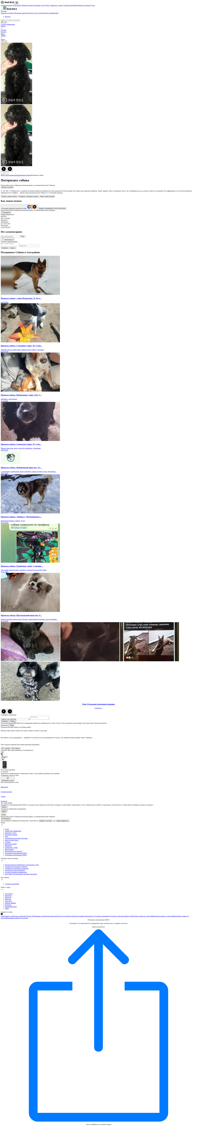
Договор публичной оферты (120, 916)
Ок (2, 752)
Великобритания (11, 907)
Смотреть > (98, 708)
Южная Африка (10, 903)
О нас (93, 5)
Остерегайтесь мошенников (48, 13)
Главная (3, 5)
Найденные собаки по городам (141, 916)
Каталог (9, 5)
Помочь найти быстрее (47, 196)
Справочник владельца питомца (16, 838)
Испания (8, 905)
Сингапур (8, 901)
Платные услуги (40, 5)
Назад (12, 725)
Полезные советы (20, 13)
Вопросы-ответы (28, 5)
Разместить (5, 725)
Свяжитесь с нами (56, 5)
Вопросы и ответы (7, 13)
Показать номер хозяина (9, 196)
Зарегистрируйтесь (62, 821)
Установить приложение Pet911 (16, 853)
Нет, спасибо (6, 748)
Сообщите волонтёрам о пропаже (16, 868)
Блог (47, 5)
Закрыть (12, 248)
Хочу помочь (16, 748)
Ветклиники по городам (13, 851)
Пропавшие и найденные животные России (16, 916)
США (7, 908)
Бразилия (8, 895)
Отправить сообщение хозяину (28, 196)
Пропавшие (21, 175)
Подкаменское (12, 175)
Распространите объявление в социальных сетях (22, 865)
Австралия (8, 894)
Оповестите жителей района (15, 870)
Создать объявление (8, 24)
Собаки (27, 175)
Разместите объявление (13, 831)
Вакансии (81, 5)
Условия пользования (102, 916)
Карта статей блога (11, 840)
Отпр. (23, 236)
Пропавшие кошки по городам (17, 918)
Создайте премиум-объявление (16, 872)
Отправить (5, 248)
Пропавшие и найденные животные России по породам (51, 916)
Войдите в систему (45, 821)
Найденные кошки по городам (162, 916)
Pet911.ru (4, 175)
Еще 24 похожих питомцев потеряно (98, 704)
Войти (3, 26)
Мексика (8, 899)
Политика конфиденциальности (83, 916)
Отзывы (87, 5)
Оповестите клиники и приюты (16, 867)
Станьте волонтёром (70, 5)
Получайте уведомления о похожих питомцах (21, 874)
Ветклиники (17, 5)
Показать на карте (7, 187)
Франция (8, 897)
